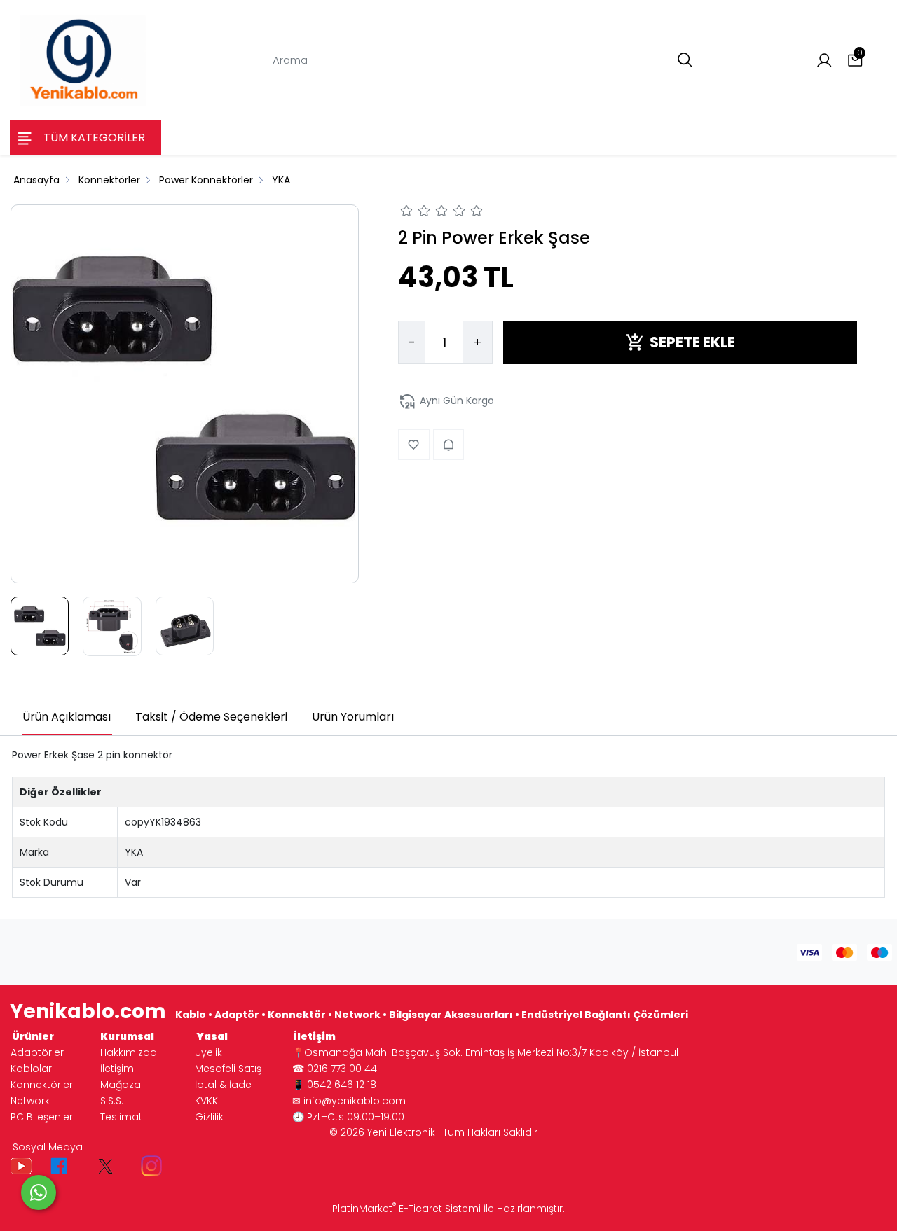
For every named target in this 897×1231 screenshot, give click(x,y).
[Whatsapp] (38, 1192)
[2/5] (415, 212)
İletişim (117, 1069)
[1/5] (407, 212)
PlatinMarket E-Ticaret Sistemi (406, 1209)
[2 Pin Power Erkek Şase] (184, 390)
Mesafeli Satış (228, 1069)
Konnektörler (42, 1085)
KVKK (206, 1101)
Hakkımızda (128, 1052)
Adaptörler (37, 1052)
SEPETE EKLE (692, 342)
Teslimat (121, 1117)
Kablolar (31, 1069)
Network (30, 1101)
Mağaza (120, 1085)
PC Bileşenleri (43, 1117)
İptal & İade (223, 1085)
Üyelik (208, 1052)
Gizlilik (209, 1117)
